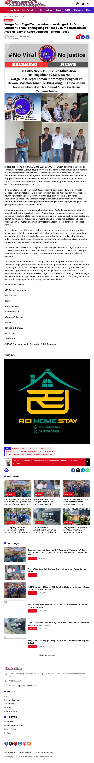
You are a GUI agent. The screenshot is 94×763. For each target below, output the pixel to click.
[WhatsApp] (87, 470)
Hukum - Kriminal (11, 700)
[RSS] (29, 744)
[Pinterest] (15, 744)
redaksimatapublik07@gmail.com (23, 686)
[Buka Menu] (82, 3)
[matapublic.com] (25, 3)
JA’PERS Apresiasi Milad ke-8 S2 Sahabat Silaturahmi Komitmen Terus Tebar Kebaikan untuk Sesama (75, 501)
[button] (77, 3)
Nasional (8, 696)
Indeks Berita (9, 721)
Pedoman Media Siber (13, 725)
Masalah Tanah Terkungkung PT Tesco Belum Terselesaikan (31, 451)
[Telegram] (83, 470)
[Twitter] (78, 470)
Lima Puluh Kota (11, 711)
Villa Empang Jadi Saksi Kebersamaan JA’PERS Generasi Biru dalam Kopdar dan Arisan (17, 530)
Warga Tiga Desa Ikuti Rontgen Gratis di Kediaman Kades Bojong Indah (46, 501)
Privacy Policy (10, 729)
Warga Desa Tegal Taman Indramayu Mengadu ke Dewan (31, 454)
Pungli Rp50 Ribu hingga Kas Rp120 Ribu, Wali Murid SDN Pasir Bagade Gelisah (75, 529)
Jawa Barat (9, 20)
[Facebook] (73, 470)
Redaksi (7, 733)
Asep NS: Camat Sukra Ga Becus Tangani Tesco (33, 448)
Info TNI (7, 707)
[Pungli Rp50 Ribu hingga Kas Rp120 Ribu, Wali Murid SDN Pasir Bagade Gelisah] (76, 516)
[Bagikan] (87, 37)
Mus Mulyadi (14, 36)
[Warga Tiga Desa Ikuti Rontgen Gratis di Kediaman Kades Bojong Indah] (46, 488)
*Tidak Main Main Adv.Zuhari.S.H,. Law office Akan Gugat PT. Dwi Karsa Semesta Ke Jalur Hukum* (44, 530)
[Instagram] (24, 744)
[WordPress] (20, 744)
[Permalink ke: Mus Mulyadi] (7, 37)
